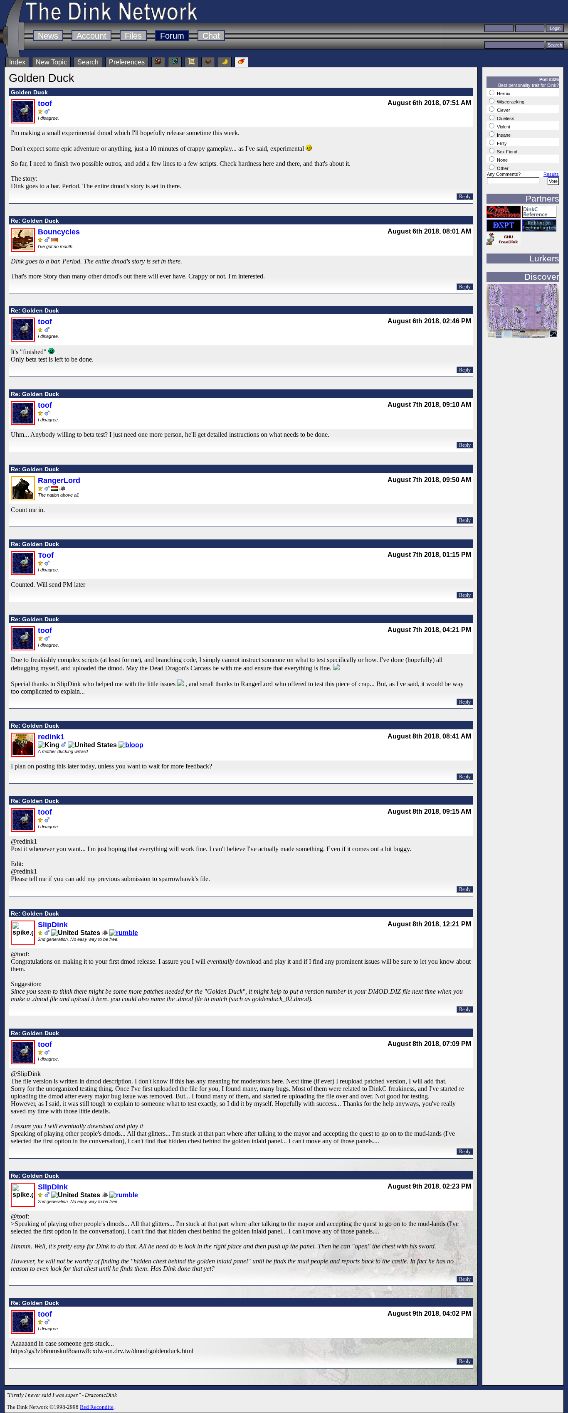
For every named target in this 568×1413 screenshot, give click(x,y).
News (48, 35)
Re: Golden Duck (35, 220)
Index (17, 62)
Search (88, 62)
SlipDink (53, 925)
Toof (46, 555)
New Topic (51, 62)
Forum (172, 35)
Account (91, 35)
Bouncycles (59, 232)
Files (133, 35)
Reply (465, 196)
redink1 (51, 737)
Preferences (127, 62)
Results (551, 174)
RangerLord (59, 480)
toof (45, 103)
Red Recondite (97, 1407)
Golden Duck (29, 92)
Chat (211, 35)
